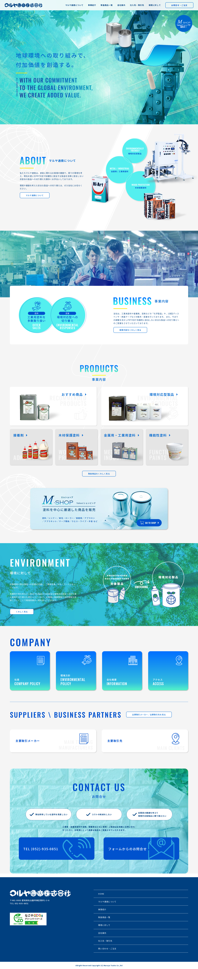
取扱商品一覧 (107, 5)
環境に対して (155, 5)
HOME (101, 893)
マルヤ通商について (74, 5)
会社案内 (121, 5)
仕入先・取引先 (137, 5)
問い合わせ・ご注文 (107, 948)
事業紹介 (92, 5)
